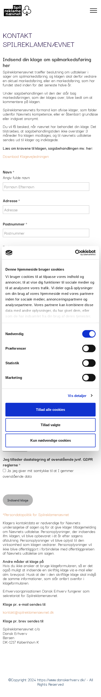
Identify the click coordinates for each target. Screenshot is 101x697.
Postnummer (15, 224)
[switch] (89, 348)
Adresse (11, 200)
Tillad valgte (50, 425)
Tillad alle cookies (50, 409)
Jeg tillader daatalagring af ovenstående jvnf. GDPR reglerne (48, 462)
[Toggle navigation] (93, 10)
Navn (8, 172)
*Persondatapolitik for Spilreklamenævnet (36, 514)
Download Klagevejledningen (26, 156)
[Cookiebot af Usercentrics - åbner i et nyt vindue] (75, 253)
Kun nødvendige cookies (50, 440)
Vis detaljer (77, 395)
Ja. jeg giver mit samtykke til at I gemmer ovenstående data (38, 473)
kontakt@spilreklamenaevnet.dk (28, 612)
